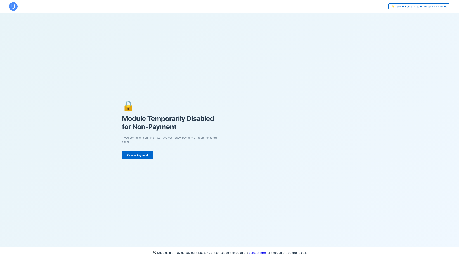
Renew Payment (137, 155)
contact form (258, 252)
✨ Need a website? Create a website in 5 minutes (419, 6)
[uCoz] (13, 6)
